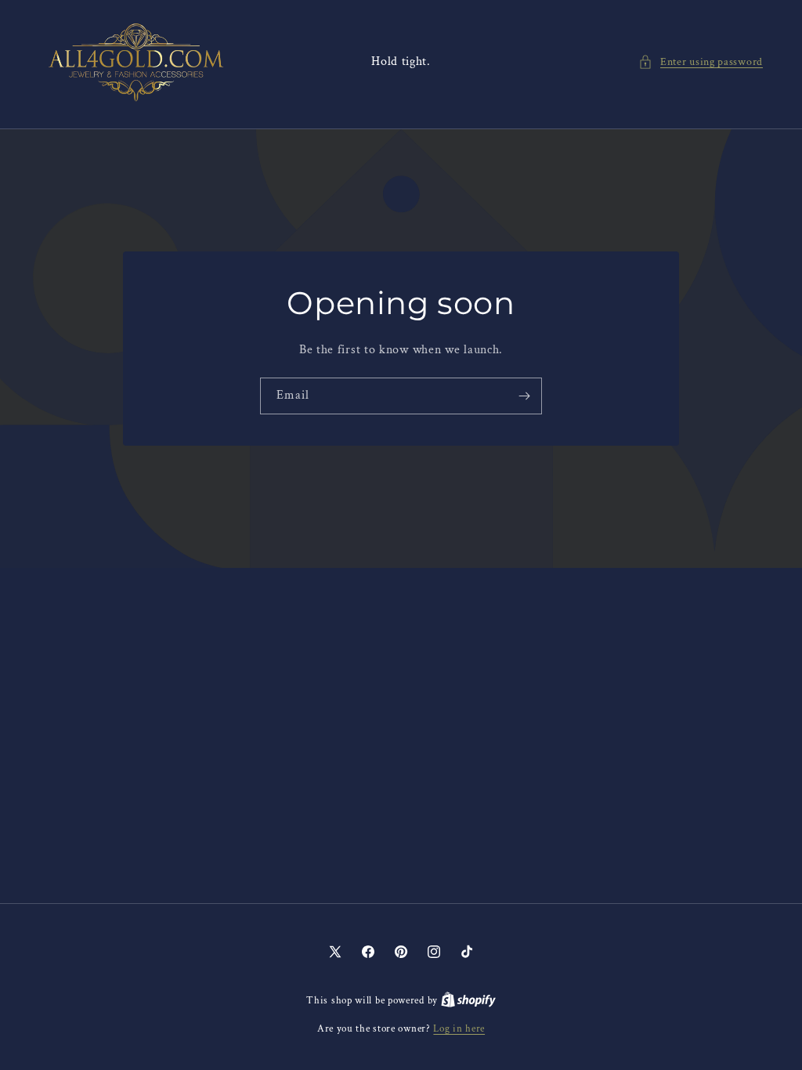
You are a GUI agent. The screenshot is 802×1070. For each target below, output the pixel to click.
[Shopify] (468, 1000)
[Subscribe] (524, 395)
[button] (700, 62)
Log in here (459, 1029)
